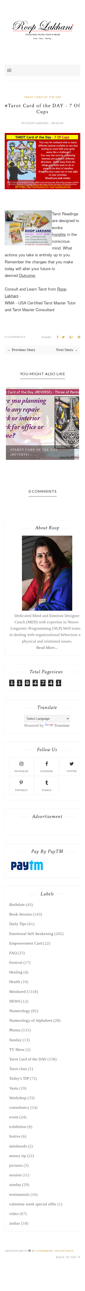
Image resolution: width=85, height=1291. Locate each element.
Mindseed (17, 991)
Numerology (19, 1011)
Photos (15, 1030)
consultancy (19, 1107)
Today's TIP (19, 1078)
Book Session (20, 914)
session (15, 1175)
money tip (17, 1156)
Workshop (17, 1098)
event (13, 1117)
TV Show (17, 1049)
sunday (15, 1184)
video (14, 1213)
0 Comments (15, 337)
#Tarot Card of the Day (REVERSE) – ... (44, 452)
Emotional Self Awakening (31, 933)
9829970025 (64, 1251)
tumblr (46, 790)
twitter (72, 771)
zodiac (14, 1223)
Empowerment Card (25, 943)
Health (14, 982)
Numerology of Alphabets (30, 1020)
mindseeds (18, 1146)
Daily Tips (17, 924)
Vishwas (43, 1251)
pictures (16, 1165)
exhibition (17, 1126)
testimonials (19, 1194)
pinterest (21, 790)
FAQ (13, 953)
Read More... (47, 647)
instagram (21, 771)
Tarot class (18, 1069)
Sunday (15, 1040)
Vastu (13, 1088)
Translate (62, 725)
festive (15, 1136)
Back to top (66, 1257)
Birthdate (17, 904)
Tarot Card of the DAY (42, 97)
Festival (15, 962)
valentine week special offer (32, 1204)
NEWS (14, 1001)
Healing (15, 972)
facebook (46, 771)
